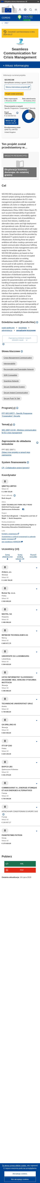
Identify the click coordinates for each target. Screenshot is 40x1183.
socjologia (23, 328)
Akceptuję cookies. (20, 1174)
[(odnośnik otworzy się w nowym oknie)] (9, 9)
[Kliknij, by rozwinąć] (36, 568)
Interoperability (9, 364)
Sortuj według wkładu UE (20, 557)
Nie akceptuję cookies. (20, 1179)
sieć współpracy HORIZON (15, 542)
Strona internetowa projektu (17, 88)
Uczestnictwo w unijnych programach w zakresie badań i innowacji (19, 538)
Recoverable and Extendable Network (19, 369)
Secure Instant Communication (16, 393)
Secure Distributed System (14, 387)
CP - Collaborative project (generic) (15, 468)
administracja (7, 330)
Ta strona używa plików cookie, (14, 1166)
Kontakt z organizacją (13, 534)
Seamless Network (11, 381)
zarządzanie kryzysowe (26, 330)
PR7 (6, 23)
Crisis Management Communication (18, 358)
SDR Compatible (10, 375)
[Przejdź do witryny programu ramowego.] (20, 42)
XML (22, 864)
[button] (25, 9)
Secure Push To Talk (12, 398)
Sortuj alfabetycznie (7, 556)
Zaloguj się (19, 9)
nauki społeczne (8, 328)
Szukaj (30, 9)
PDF (22, 870)
